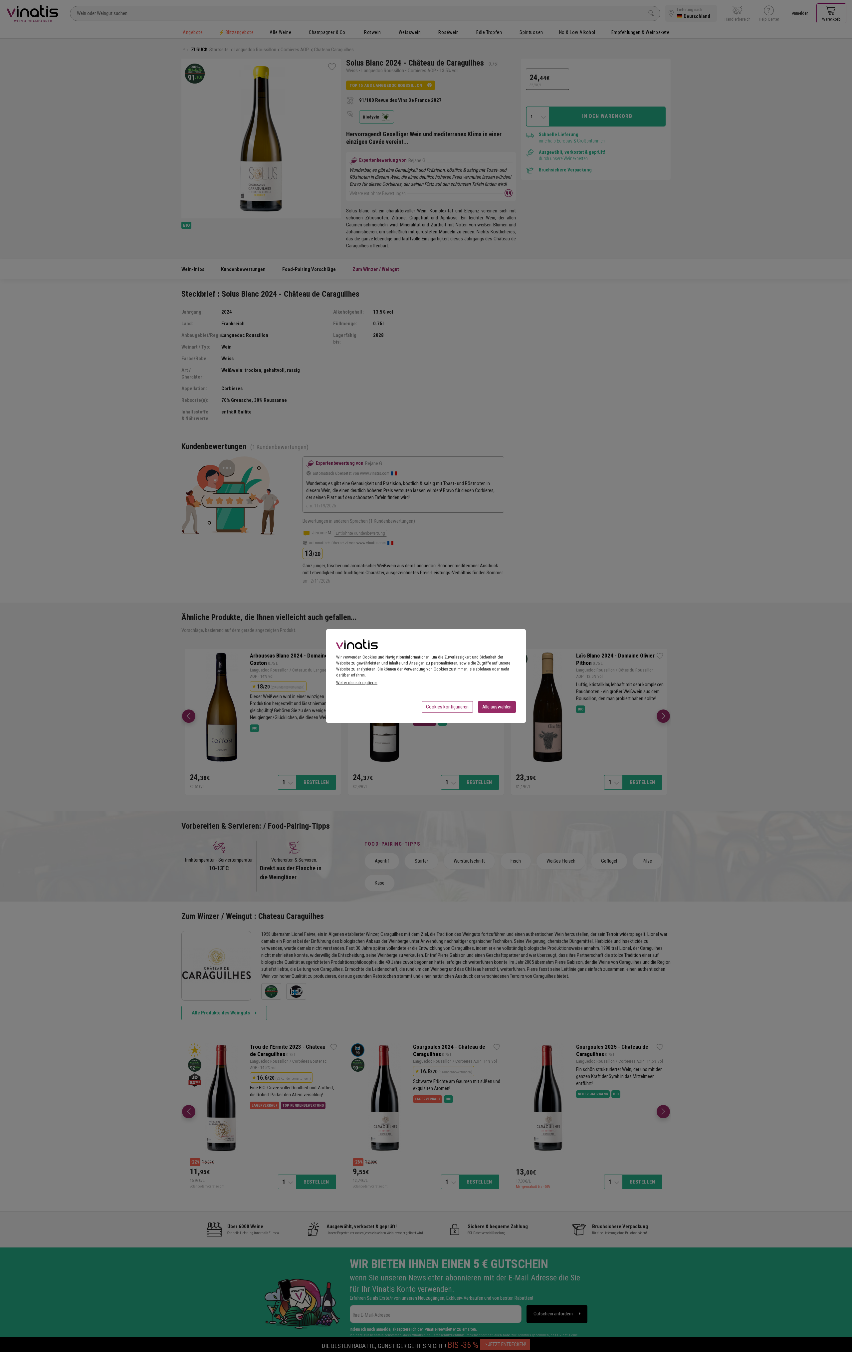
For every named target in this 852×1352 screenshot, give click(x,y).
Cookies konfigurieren (447, 707)
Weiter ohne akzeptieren (356, 682)
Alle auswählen (497, 707)
